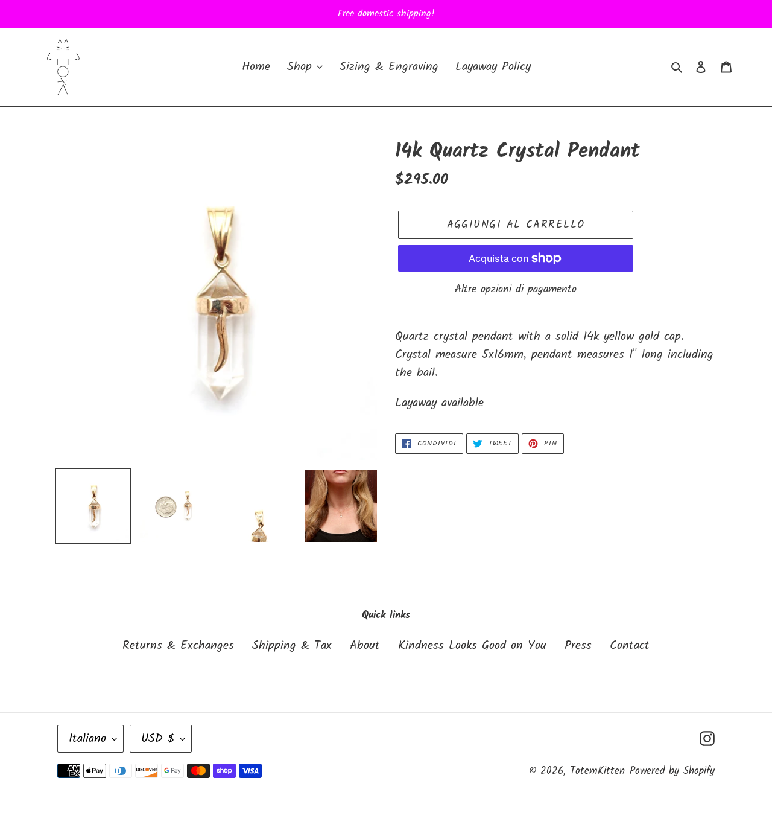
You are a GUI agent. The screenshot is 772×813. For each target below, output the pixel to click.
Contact (630, 645)
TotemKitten (597, 771)
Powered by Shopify (672, 771)
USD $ (157, 738)
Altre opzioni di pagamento (516, 289)
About (365, 645)
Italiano (87, 738)
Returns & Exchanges (178, 645)
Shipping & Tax (292, 645)
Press (578, 645)
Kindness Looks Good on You (472, 645)
